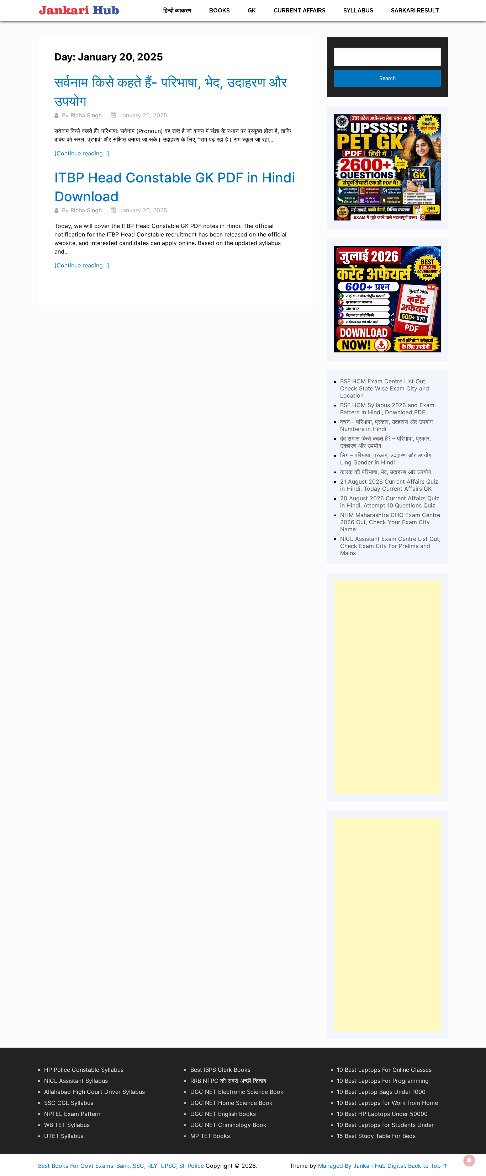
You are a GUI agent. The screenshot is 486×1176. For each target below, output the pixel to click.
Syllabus (358, 10)
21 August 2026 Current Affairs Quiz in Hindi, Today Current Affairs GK (389, 485)
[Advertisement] (387, 687)
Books (219, 10)
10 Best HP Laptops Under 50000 (382, 1113)
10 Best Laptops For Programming (383, 1080)
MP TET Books (210, 1135)
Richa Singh (86, 115)
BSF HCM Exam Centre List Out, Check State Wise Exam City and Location (384, 388)
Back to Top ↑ (428, 1165)
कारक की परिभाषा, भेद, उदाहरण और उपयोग (385, 471)
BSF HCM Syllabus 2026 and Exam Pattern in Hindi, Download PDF (387, 408)
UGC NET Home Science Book (231, 1102)
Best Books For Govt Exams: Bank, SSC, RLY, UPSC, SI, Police (121, 1165)
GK (252, 10)
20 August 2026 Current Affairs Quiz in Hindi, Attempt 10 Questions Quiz (389, 502)
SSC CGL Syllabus (68, 1102)
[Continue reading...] (81, 153)
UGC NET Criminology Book (228, 1124)
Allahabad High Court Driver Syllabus (94, 1091)
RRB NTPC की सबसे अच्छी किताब (228, 1080)
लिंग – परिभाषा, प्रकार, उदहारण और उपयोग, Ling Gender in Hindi (386, 459)
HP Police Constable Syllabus (83, 1069)
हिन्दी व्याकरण (177, 10)
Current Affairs (300, 10)
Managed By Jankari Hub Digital (361, 1165)
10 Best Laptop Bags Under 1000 (381, 1091)
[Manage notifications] (469, 1160)
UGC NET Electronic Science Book (237, 1091)
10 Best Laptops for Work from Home (387, 1102)
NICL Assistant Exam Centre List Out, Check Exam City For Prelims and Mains (390, 546)
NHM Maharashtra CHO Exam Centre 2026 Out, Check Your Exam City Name (390, 522)
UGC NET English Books (223, 1113)
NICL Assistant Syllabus (76, 1080)
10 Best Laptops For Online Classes (384, 1069)
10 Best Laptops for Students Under (385, 1124)
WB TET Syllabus (67, 1124)
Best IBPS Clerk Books (220, 1069)
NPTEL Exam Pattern (72, 1113)
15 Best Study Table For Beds (376, 1135)
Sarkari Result (415, 10)
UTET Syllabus (63, 1135)
